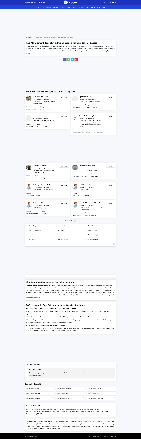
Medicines (62, 7)
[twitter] (115, 3)
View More (110, 244)
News (98, 7)
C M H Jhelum (41, 414)
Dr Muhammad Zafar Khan (87, 185)
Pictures (87, 7)
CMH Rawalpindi (66, 411)
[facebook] (108, 3)
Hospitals (55, 7)
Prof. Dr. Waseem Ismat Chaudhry (90, 203)
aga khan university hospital (51, 411)
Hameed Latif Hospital (93, 409)
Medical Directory (72, 7)
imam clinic (29, 409)
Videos (93, 7)
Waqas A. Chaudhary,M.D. (87, 116)
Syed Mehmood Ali (85, 97)
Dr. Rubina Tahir (89, 411)
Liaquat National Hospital (78, 409)
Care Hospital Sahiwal (49, 409)
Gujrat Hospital (38, 409)
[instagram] (76, 59)
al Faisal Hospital (31, 414)
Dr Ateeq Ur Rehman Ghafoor (42, 185)
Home (37, 7)
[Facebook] (65, 59)
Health (42, 7)
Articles (81, 7)
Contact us (98, 436)
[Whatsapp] (68, 59)
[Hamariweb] (70, 2)
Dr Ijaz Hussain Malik (78, 411)
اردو (105, 2)
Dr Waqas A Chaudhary (40, 165)
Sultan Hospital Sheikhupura (34, 411)
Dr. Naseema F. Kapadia (64, 409)
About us (91, 436)
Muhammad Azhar (39, 116)
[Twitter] (72, 59)
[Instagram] (111, 3)
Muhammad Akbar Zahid (87, 165)
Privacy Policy (112, 436)
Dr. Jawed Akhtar (38, 203)
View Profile (64, 97)
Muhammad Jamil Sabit (40, 97)
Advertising (105, 436)
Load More (69, 220)
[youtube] (113, 3)
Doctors (48, 7)
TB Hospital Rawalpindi (101, 411)
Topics (103, 7)
